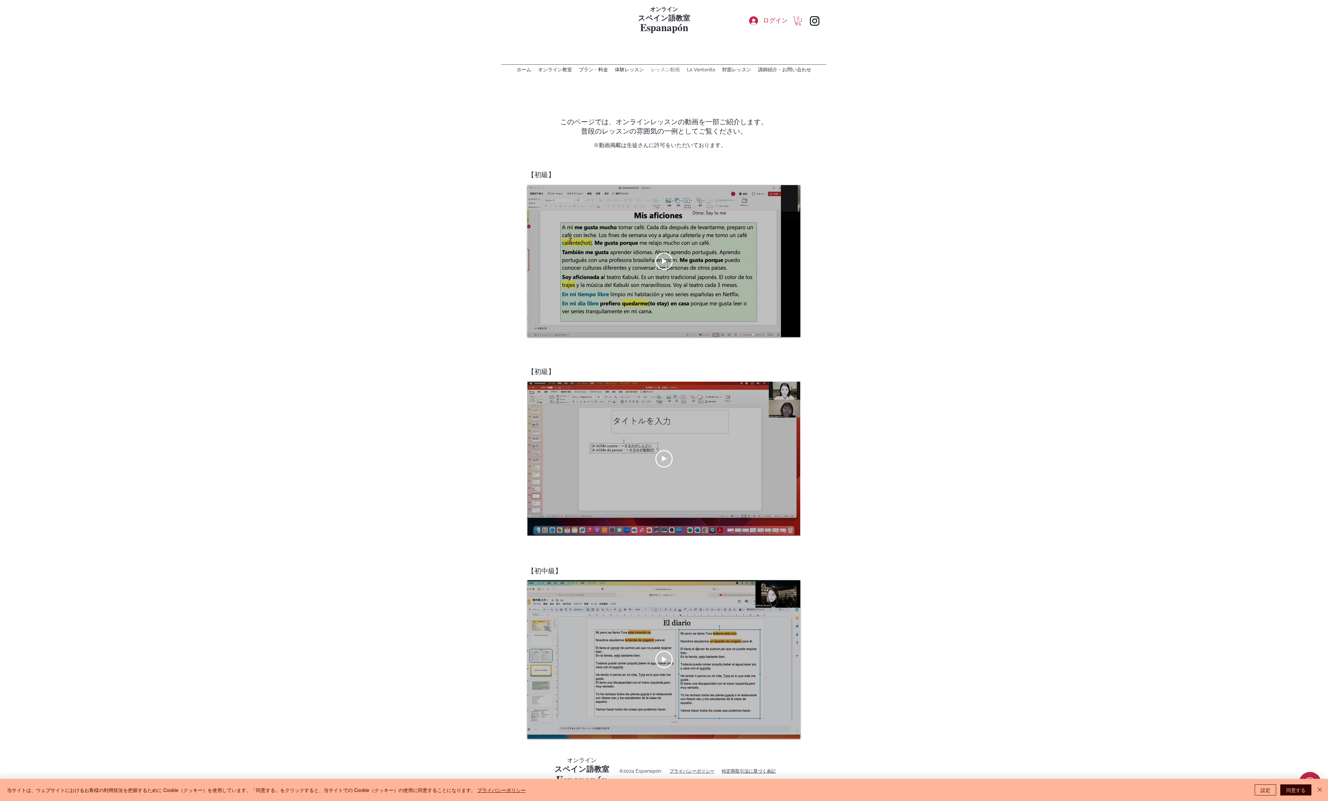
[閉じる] (1320, 789)
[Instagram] (814, 21)
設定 (1265, 789)
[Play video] (664, 261)
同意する (1296, 789)
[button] (798, 21)
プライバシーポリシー (501, 789)
